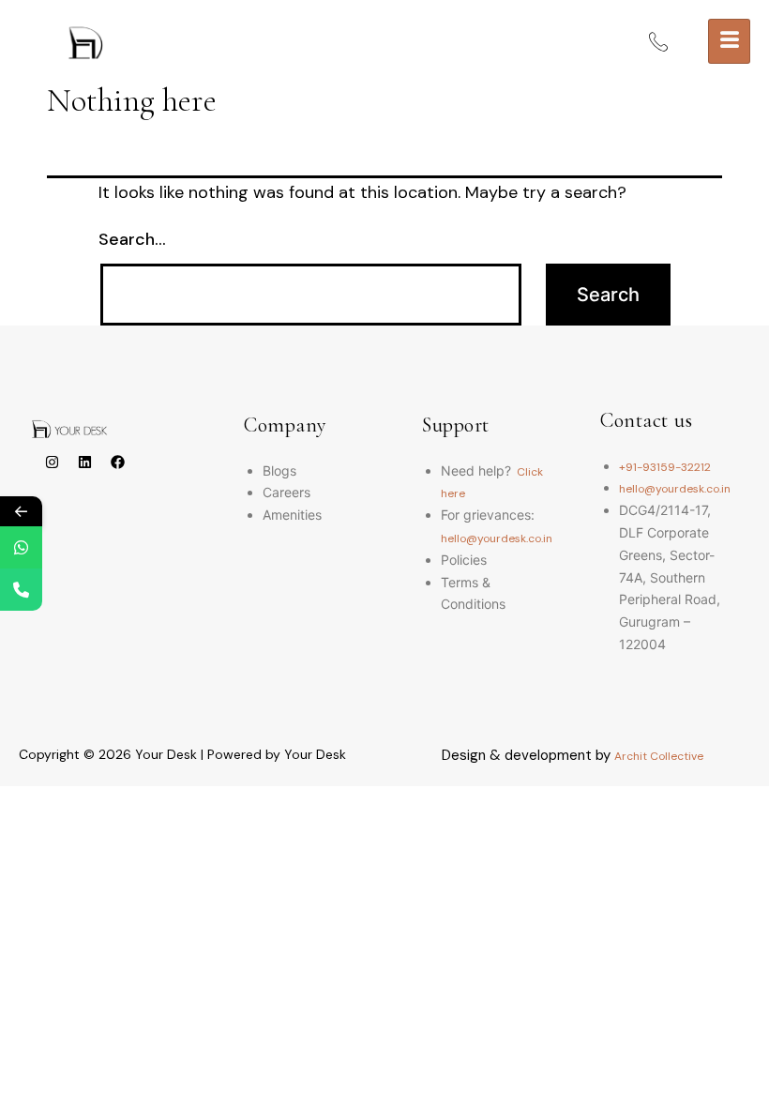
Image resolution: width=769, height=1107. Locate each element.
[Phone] (21, 590)
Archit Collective (658, 756)
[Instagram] (52, 462)
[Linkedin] (84, 462)
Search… (132, 239)
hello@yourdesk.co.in (496, 538)
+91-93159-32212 (665, 467)
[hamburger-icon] (729, 41)
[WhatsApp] (21, 547)
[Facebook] (117, 462)
